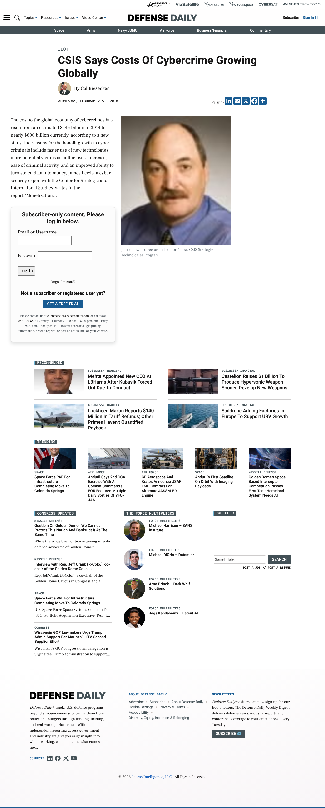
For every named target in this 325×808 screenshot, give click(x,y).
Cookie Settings (141, 707)
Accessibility (139, 712)
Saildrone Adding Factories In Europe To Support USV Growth (255, 413)
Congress (41, 627)
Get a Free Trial (63, 304)
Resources (50, 17)
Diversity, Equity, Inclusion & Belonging (159, 718)
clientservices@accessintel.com (68, 316)
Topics (29, 17)
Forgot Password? (63, 282)
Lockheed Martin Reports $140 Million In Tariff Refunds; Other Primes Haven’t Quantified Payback (121, 419)
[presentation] (134, 530)
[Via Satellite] (187, 4)
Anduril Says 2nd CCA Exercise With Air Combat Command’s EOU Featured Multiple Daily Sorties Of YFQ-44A (107, 488)
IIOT (63, 49)
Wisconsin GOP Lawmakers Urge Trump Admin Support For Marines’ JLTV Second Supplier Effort (70, 637)
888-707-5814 (27, 321)
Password (27, 255)
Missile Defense (262, 472)
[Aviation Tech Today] (302, 4)
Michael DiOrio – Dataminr (171, 554)
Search (279, 559)
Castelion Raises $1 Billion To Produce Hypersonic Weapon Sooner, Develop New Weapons (254, 381)
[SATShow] (214, 4)
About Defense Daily (187, 702)
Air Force (167, 30)
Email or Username (37, 232)
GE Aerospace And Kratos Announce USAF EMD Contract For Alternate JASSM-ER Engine (161, 486)
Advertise (136, 702)
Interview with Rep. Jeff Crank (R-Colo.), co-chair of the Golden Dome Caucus (72, 566)
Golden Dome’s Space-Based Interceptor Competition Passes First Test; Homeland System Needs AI (268, 486)
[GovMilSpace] (241, 4)
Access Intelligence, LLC (151, 777)
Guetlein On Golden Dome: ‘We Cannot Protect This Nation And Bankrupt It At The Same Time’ (70, 530)
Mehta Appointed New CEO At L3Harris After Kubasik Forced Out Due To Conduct (120, 381)
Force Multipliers (165, 521)
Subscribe (291, 17)
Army (91, 30)
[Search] (17, 18)
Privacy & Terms (172, 707)
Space (59, 30)
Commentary (260, 30)
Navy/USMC (127, 30)
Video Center (92, 17)
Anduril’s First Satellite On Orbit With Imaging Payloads (214, 481)
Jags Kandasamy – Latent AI (173, 613)
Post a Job (252, 568)
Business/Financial (212, 30)
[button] (6, 18)
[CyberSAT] (268, 4)
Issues (70, 17)
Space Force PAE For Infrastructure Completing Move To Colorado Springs (52, 484)
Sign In (309, 17)
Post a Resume (279, 568)
